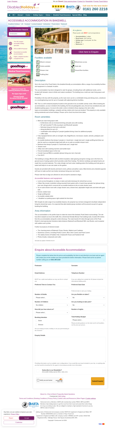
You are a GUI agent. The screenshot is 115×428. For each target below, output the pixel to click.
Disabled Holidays (14, 24)
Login (9, 1)
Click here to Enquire (88, 52)
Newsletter (89, 1)
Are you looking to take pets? (81, 302)
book (40, 320)
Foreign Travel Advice (101, 1)
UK (13, 15)
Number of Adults (41, 294)
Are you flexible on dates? (80, 294)
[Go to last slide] (37, 51)
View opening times (70, 1)
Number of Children (41, 302)
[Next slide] (66, 51)
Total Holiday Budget (78, 317)
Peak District (56, 24)
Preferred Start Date (78, 284)
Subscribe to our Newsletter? (52, 370)
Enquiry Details (40, 335)
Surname (74, 265)
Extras (48, 15)
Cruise (28, 15)
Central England (36, 24)
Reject (11, 418)
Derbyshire (46, 24)
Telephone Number (77, 273)
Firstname (38, 265)
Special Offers (77, 15)
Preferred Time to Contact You (45, 284)
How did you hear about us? (44, 309)
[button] (39, 51)
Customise (18, 422)
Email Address (40, 273)
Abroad (20, 15)
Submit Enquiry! (97, 381)
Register (14, 1)
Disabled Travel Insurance (62, 15)
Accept (26, 418)
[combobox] (17, 34)
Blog (85, 15)
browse (40, 324)
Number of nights (77, 309)
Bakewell (64, 24)
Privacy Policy (15, 414)
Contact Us (81, 1)
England (27, 24)
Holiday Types (38, 15)
